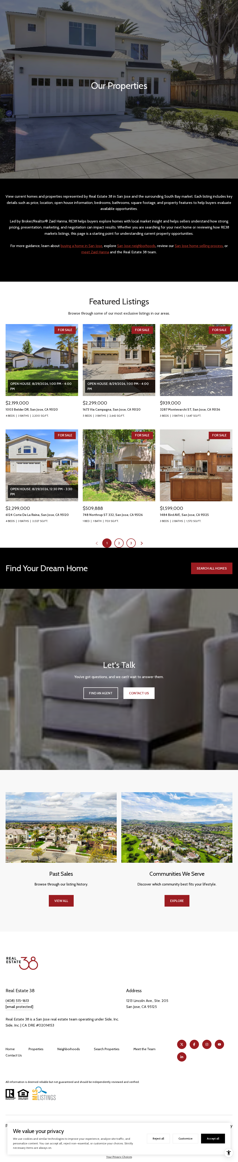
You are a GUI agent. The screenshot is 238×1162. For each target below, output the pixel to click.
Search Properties (106, 1049)
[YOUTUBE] (219, 1044)
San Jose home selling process (199, 246)
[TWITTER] (181, 1044)
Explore (177, 901)
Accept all (213, 1138)
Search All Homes (212, 568)
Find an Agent (100, 693)
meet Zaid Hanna (95, 252)
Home (10, 1049)
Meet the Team (144, 1049)
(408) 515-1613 (17, 1000)
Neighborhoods (68, 1049)
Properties (36, 1049)
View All (61, 901)
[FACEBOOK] (194, 1044)
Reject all (158, 1138)
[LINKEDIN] (181, 1057)
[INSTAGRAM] (207, 1044)
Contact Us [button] (139, 693)
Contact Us (14, 1055)
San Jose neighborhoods (136, 246)
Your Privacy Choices (119, 1157)
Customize (185, 1138)
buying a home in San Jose (81, 246)
